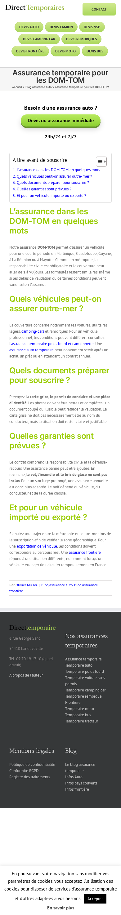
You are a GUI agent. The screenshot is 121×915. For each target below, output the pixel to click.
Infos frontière (77, 789)
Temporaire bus (78, 714)
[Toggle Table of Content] (98, 161)
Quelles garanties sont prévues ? (44, 189)
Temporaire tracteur (81, 721)
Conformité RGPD (24, 770)
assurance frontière (85, 552)
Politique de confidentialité (32, 764)
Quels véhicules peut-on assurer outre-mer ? (54, 176)
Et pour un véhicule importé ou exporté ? (51, 195)
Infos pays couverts (81, 783)
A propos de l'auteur (26, 675)
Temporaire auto (78, 665)
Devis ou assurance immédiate (61, 120)
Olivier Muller (26, 585)
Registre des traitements (29, 777)
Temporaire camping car (85, 690)
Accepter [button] (95, 898)
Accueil (17, 87)
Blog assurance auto (38, 87)
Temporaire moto (79, 708)
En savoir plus (60, 908)
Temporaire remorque (83, 696)
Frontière (73, 702)
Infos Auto (74, 777)
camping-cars (32, 331)
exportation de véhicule (37, 546)
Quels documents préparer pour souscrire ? (53, 182)
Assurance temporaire (83, 659)
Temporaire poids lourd (84, 671)
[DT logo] (35, 5)
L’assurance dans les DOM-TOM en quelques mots (58, 169)
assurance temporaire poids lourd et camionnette (52, 343)
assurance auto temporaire (31, 350)
